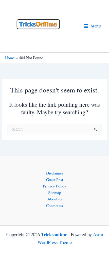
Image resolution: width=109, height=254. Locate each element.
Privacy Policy (54, 185)
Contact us (54, 205)
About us (54, 198)
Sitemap (54, 192)
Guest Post (54, 179)
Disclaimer (54, 173)
